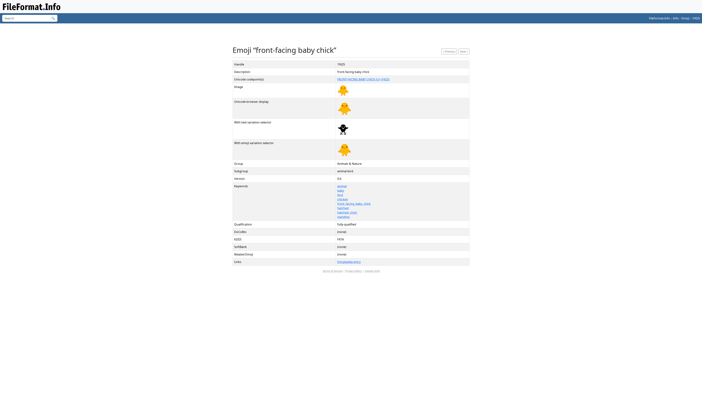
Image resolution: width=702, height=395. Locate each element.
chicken (342, 199)
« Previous (449, 51)
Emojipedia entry (349, 262)
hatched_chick (347, 212)
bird (340, 195)
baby (340, 191)
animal (342, 186)
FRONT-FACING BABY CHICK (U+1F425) (363, 79)
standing (343, 217)
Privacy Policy (354, 271)
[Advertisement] (353, 34)
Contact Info (372, 271)
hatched (343, 208)
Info (676, 18)
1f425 (696, 18)
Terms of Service (332, 271)
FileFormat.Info (659, 18)
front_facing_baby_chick (354, 204)
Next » (464, 51)
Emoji (685, 18)
